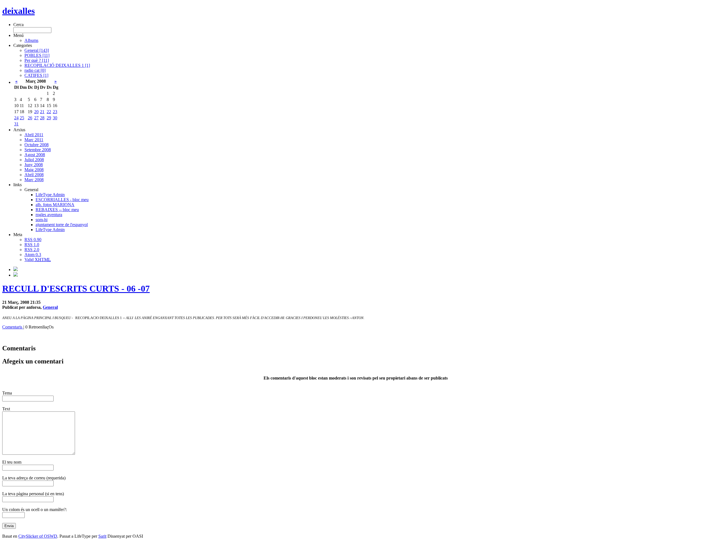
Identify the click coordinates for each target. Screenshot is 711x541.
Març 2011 (33, 139)
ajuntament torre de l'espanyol (62, 224)
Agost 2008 (34, 154)
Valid (37, 259)
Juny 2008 (33, 164)
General (50, 307)
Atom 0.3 (32, 254)
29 (49, 117)
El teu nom (11, 462)
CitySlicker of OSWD (37, 536)
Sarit (102, 536)
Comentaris (12, 327)
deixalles (18, 11)
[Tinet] (15, 275)
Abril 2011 (33, 134)
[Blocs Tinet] (15, 269)
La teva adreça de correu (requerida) (34, 478)
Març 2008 (34, 179)
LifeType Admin (50, 194)
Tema (7, 393)
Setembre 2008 (37, 149)
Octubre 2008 (36, 144)
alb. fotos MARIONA (55, 204)
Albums (31, 40)
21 (42, 111)
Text (6, 408)
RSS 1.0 (31, 244)
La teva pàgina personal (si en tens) (33, 493)
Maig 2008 (34, 169)
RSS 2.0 (31, 249)
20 (36, 111)
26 (30, 117)
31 (16, 124)
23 (55, 111)
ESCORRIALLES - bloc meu (62, 199)
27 (36, 117)
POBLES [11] (36, 55)
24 (16, 117)
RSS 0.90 (32, 239)
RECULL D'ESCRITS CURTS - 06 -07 (76, 289)
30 (55, 117)
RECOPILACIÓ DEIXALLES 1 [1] (57, 65)
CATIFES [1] (36, 75)
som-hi (41, 219)
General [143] (36, 50)
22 (49, 111)
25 (22, 117)
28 (42, 117)
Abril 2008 (34, 174)
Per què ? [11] (36, 60)
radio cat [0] (35, 70)
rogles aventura (49, 214)
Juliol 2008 (34, 159)
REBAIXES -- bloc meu (57, 209)
